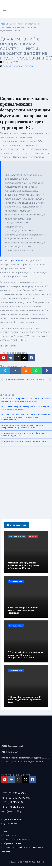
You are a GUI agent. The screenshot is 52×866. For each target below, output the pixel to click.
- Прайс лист (8, 835)
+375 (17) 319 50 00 (12, 806)
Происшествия (15, 581)
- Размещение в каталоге (16, 839)
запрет (7, 66)
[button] (5, 370)
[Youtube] (3, 357)
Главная (4, 24)
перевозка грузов (22, 66)
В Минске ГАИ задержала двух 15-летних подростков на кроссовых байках (25, 699)
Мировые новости (17, 536)
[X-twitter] (24, 357)
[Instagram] (17, 357)
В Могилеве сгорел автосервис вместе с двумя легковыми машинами (23, 610)
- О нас (5, 831)
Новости (32, 536)
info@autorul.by (11, 811)
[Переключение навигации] (4, 11)
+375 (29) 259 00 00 (15, 797)
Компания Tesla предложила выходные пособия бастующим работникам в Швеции (23, 565)
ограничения (16, 260)
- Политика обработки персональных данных (23, 849)
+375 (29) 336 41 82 (14, 793)
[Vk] (10, 357)
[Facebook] (31, 357)
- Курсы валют (9, 823)
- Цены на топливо (12, 819)
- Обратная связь (11, 843)
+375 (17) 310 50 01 (12, 802)
